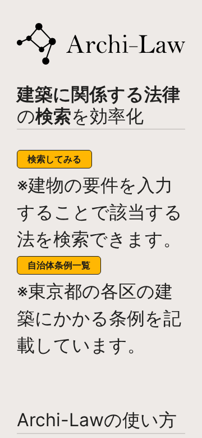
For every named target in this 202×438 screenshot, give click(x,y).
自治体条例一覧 (58, 265)
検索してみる (54, 159)
